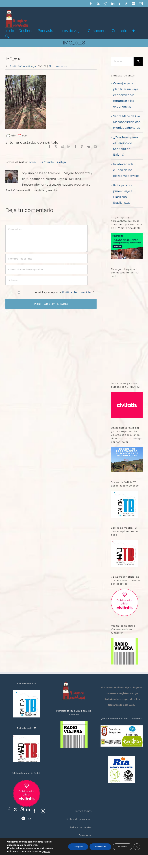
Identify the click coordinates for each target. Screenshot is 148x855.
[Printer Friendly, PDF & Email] (16, 135)
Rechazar (100, 846)
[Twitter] (15, 809)
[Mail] (29, 818)
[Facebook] (9, 809)
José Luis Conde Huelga (23, 66)
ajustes (46, 851)
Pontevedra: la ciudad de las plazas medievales (126, 169)
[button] (7, 35)
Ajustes (122, 846)
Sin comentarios (58, 66)
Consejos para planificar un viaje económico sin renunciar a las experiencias (125, 95)
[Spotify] (23, 818)
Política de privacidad (77, 292)
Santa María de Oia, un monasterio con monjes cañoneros (127, 121)
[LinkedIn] (28, 809)
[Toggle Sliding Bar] (133, 30)
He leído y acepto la (63, 292)
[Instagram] (22, 809)
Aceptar (78, 846)
